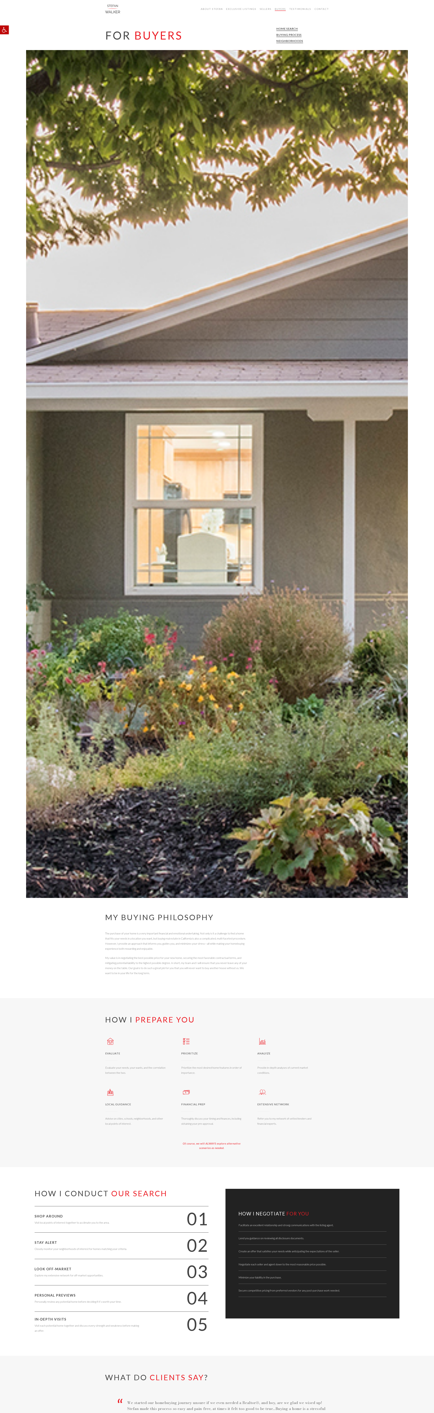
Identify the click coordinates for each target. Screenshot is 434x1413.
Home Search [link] (287, 28)
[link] (4, 29)
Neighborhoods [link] (289, 40)
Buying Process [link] (289, 34)
